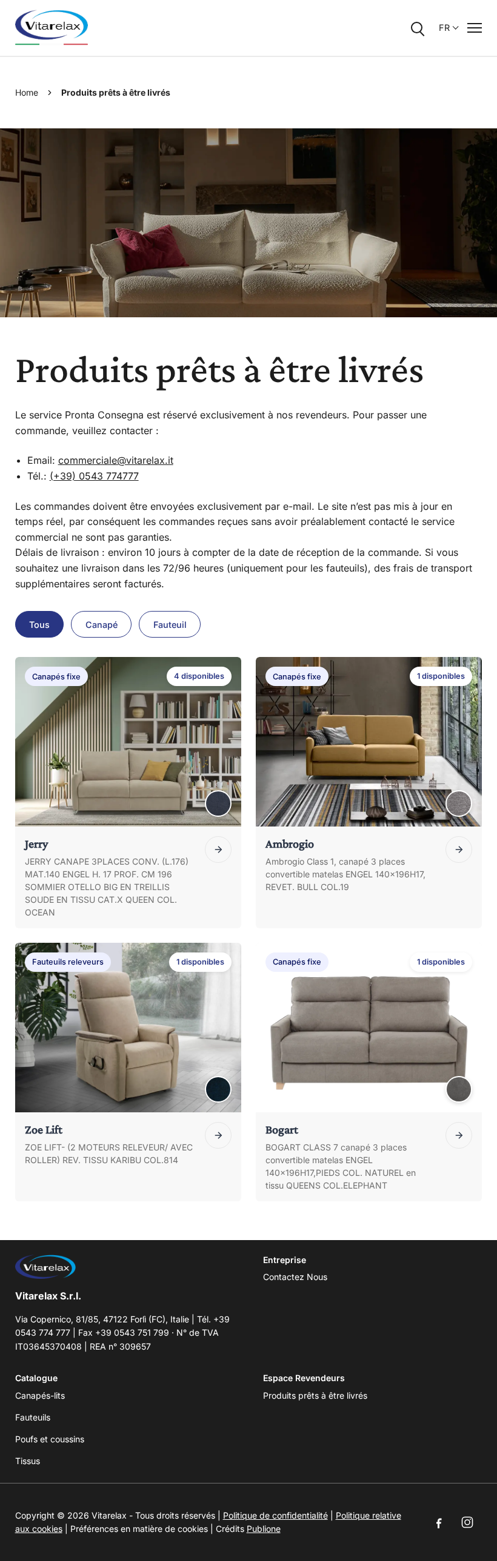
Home (26, 92)
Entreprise (284, 1260)
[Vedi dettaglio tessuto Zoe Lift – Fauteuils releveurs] (218, 1089)
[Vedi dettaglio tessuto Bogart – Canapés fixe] (458, 1089)
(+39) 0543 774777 (94, 476)
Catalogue (36, 1378)
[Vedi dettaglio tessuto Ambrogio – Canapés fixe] (458, 803)
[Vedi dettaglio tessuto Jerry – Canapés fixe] (218, 803)
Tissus (27, 1461)
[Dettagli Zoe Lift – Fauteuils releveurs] (218, 1135)
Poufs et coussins (49, 1439)
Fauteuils (32, 1417)
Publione (264, 1528)
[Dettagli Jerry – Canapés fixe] (218, 849)
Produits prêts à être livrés (315, 1395)
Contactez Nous (295, 1277)
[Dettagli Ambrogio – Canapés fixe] (458, 849)
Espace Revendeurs (304, 1378)
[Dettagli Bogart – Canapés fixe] (458, 1135)
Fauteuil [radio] (170, 624)
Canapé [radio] (101, 624)
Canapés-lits (40, 1395)
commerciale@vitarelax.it (115, 460)
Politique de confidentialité (275, 1515)
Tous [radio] (39, 624)
